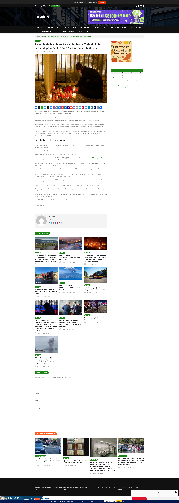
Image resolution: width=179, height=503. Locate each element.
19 (118, 83)
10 (140, 78)
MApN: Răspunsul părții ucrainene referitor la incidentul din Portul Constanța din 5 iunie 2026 (46, 360)
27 (122, 85)
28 (127, 85)
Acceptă (139, 499)
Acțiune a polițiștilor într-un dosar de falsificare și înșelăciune (75, 461)
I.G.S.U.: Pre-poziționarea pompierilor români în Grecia (94, 288)
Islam (105, 28)
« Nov (125, 87)
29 (131, 85)
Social (132, 28)
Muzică (117, 28)
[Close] (177, 2)
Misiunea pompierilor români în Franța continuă (95, 318)
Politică (124, 28)
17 (140, 80)
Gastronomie (97, 28)
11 (113, 80)
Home (37, 36)
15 (131, 80)
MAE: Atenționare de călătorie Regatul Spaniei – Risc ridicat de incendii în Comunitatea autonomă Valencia (95, 258)
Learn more (102, 2)
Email (36, 400)
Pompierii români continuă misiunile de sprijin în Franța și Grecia (46, 291)
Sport (38, 31)
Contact (71, 31)
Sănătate (139, 28)
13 (122, 80)
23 (136, 83)
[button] (176, 492)
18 (113, 83)
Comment (37, 381)
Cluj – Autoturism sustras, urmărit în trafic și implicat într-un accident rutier (48, 460)
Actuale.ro (42, 17)
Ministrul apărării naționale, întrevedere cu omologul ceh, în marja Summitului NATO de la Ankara (70, 323)
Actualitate (50, 28)
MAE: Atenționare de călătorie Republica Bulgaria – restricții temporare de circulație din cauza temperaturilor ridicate (46, 258)
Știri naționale (47, 31)
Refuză (154, 499)
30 (136, 85)
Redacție (39, 51)
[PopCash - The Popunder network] (89, 499)
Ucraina (63, 31)
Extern (74, 28)
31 (140, 85)
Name (37, 393)
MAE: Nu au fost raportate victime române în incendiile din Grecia (69, 257)
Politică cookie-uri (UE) (83, 31)
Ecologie (66, 28)
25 (113, 85)
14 (127, 80)
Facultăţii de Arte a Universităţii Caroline (92, 158)
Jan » (129, 87)
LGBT (111, 28)
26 (118, 85)
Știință (56, 31)
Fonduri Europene (84, 28)
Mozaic (59, 28)
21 (127, 83)
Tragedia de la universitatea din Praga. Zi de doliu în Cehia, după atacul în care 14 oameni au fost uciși (65, 36)
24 (140, 83)
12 (118, 80)
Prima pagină (40, 28)
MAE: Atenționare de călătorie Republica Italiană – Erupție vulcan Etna (70, 287)
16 (136, 80)
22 (131, 83)
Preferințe (169, 499)
